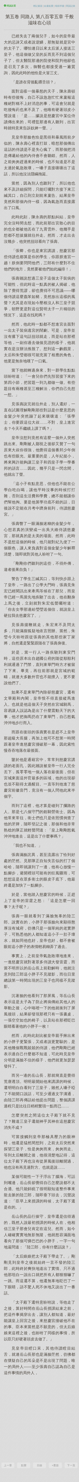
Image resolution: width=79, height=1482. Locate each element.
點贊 (23, 1465)
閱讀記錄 (70, 6)
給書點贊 (48, 6)
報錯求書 (59, 6)
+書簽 (55, 1465)
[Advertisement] (39, 1418)
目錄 (39, 1465)
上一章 (8, 1465)
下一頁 (71, 1465)
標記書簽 (37, 6)
